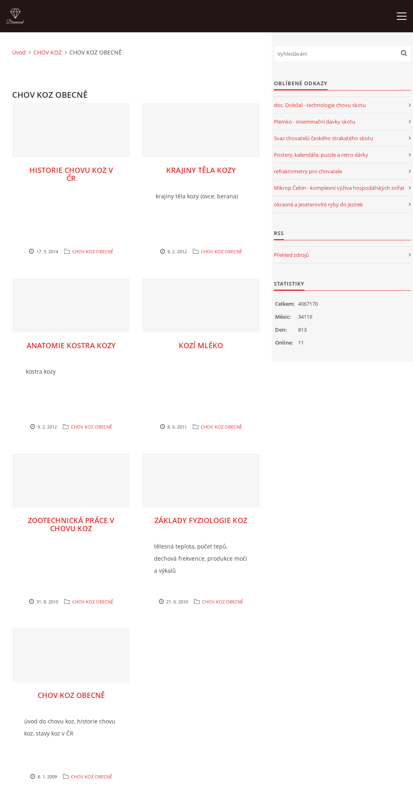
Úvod (19, 52)
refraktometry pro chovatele (308, 171)
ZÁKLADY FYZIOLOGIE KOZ (200, 520)
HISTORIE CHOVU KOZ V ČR (71, 174)
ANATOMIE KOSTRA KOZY (71, 345)
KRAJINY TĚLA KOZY (201, 170)
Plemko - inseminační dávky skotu (314, 121)
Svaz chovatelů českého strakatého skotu (323, 138)
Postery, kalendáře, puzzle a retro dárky (321, 154)
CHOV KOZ (47, 52)
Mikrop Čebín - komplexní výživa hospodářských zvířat (339, 187)
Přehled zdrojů (291, 255)
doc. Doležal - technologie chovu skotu (320, 105)
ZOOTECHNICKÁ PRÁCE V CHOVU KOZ (71, 524)
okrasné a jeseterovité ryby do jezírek (318, 204)
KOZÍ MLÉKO (201, 345)
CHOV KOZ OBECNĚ (92, 251)
